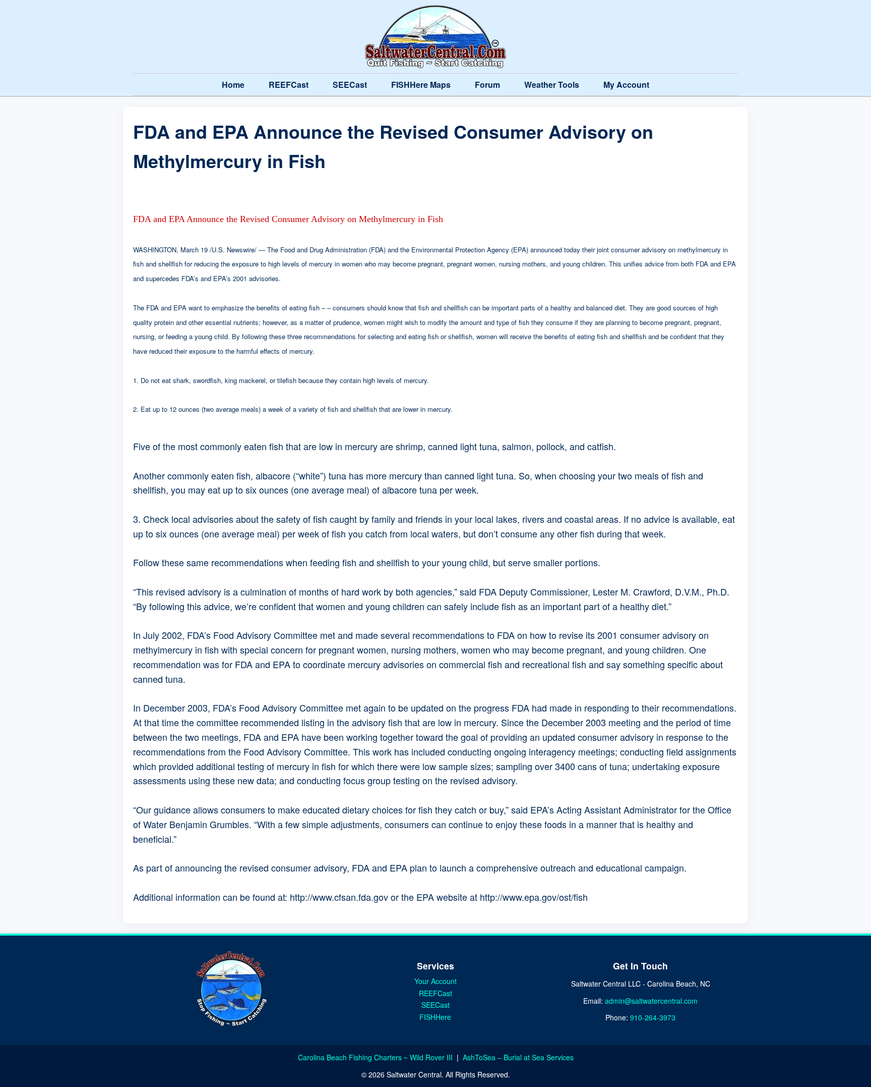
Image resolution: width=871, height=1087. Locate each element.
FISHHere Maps (421, 84)
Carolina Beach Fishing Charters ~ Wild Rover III (376, 1057)
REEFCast (288, 84)
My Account (626, 84)
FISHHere (435, 1017)
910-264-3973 (652, 1017)
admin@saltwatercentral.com (651, 1001)
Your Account (435, 981)
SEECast (350, 84)
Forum (487, 84)
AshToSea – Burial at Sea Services (518, 1057)
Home (233, 84)
